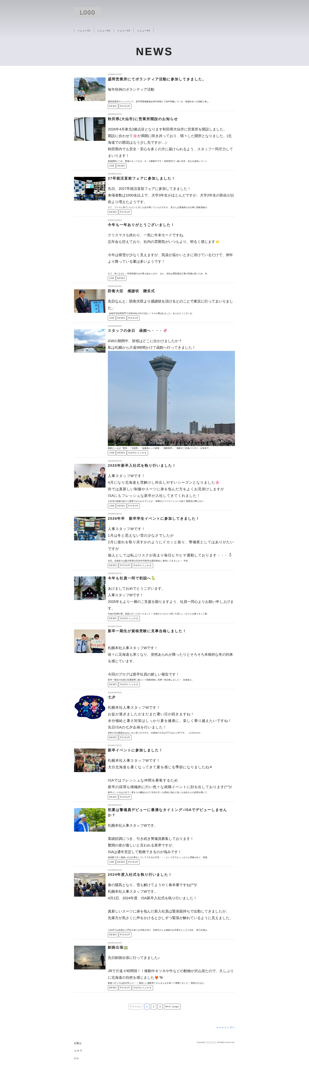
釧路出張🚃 (118, 947)
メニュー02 (104, 30)
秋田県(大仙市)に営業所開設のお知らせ (143, 119)
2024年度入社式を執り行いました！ (140, 874)
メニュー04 (143, 30)
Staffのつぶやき (137, 453)
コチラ (78, 1050)
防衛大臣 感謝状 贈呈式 (131, 291)
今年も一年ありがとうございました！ (141, 225)
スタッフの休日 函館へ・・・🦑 (138, 330)
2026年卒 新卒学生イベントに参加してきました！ (154, 518)
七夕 (112, 697)
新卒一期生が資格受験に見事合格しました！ (147, 631)
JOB (111, 166)
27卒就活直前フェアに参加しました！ (141, 178)
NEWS (113, 106)
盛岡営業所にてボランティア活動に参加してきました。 (157, 79)
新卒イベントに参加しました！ (135, 750)
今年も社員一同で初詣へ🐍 (132, 578)
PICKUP (125, 106)
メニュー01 (84, 30)
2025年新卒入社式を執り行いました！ (142, 465)
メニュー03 (123, 30)
